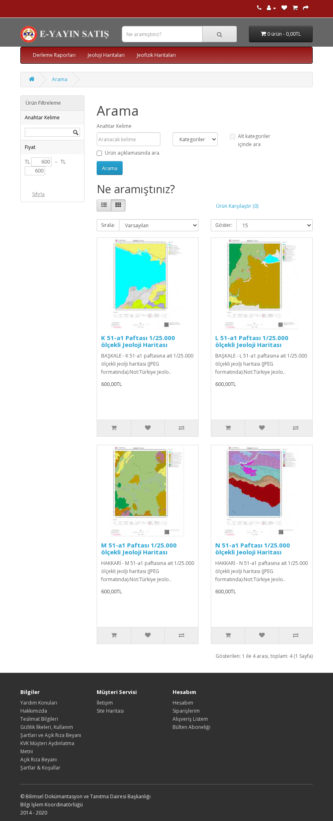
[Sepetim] (295, 7)
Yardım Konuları (38, 702)
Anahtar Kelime (114, 126)
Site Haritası (110, 710)
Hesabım (183, 702)
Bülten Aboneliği (191, 727)
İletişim (105, 702)
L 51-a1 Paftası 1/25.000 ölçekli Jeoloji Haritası (251, 341)
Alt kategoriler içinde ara (254, 140)
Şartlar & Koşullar (40, 767)
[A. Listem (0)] (284, 7)
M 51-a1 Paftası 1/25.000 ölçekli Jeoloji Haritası (139, 548)
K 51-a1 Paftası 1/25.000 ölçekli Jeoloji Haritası (138, 341)
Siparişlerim (186, 710)
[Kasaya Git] (306, 7)
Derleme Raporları (54, 55)
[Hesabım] (271, 7)
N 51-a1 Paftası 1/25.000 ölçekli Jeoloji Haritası (252, 548)
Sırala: (108, 225)
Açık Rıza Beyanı (38, 759)
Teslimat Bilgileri (39, 718)
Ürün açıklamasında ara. (132, 152)
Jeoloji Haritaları (106, 55)
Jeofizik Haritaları (156, 55)
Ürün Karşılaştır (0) (237, 206)
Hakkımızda (33, 710)
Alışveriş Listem (190, 718)
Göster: (223, 225)
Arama (59, 79)
